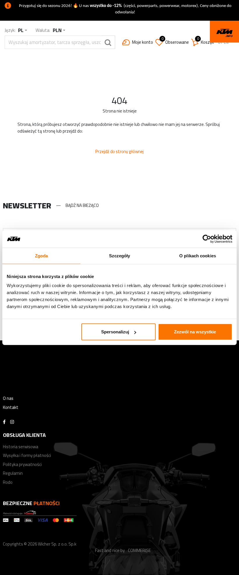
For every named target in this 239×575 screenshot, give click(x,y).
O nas (8, 398)
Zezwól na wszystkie (195, 331)
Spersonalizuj (115, 331)
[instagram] (12, 422)
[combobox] (23, 30)
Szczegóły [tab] (119, 255)
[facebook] (4, 422)
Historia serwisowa (20, 446)
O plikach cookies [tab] (197, 255)
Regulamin (13, 473)
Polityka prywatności (22, 464)
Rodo (8, 482)
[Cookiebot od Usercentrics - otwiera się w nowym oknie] (206, 238)
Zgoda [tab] (41, 255)
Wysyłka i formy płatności (27, 455)
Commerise (139, 550)
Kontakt (10, 407)
